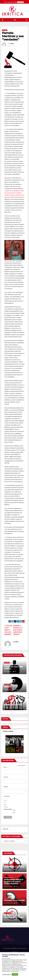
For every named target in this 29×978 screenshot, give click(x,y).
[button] (26, 20)
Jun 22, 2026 (8, 869)
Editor (12, 43)
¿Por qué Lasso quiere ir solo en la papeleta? (8, 630)
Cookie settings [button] (6, 974)
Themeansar (14, 951)
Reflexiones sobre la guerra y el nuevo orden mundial (13, 881)
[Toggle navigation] (15, 20)
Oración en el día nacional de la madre (14, 916)
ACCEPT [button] (15, 974)
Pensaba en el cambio (14, 900)
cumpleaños (7, 796)
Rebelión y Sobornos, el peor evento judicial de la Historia (17, 630)
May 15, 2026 (8, 920)
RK (15, 671)
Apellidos (6, 786)
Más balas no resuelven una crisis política (13, 667)
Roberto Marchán (9, 877)
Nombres (6, 777)
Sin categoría (8, 898)
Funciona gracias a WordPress (10, 948)
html (14, 810)
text (14, 812)
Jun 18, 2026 (8, 903)
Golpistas (8, 686)
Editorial (4, 30)
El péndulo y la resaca (14, 867)
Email (5, 767)
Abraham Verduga (9, 864)
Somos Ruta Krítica (13, 704)
